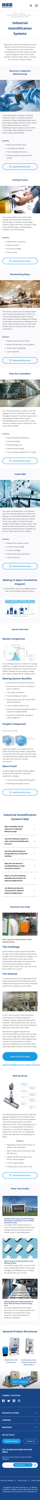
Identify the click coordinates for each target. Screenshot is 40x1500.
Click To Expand (20, 1381)
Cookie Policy (35, 1480)
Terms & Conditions (7, 1480)
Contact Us (30, 1441)
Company (6, 1420)
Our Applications (10, 1413)
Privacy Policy (22, 1480)
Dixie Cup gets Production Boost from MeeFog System (18, 1262)
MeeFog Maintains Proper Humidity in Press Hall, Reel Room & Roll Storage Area (18, 1303)
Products (21, 13)
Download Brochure (21, 166)
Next (34, 1096)
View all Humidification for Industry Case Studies (19, 1065)
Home (15, 13)
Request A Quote (11, 1441)
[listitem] (12, 611)
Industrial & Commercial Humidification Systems (19, 15)
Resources (7, 1427)
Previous (6, 1096)
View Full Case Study (20, 1056)
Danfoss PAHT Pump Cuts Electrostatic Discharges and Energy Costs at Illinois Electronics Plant (19, 1221)
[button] (20, 829)
